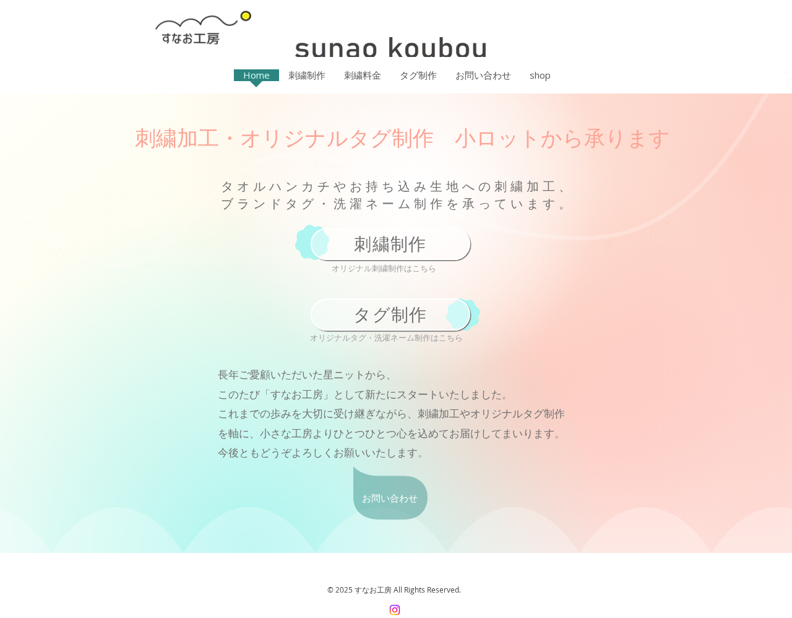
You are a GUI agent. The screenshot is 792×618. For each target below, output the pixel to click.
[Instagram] (395, 610)
